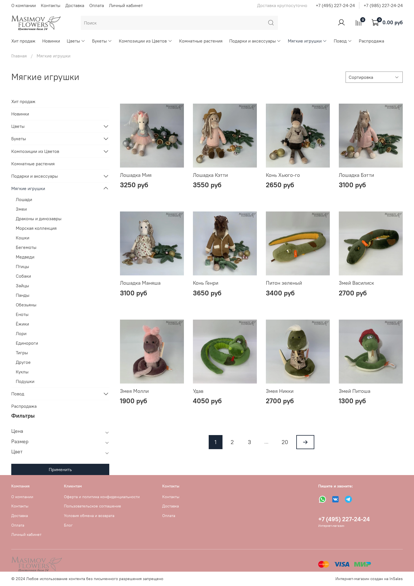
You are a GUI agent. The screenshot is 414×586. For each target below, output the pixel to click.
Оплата (96, 5)
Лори (21, 333)
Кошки (22, 237)
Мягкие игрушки (305, 41)
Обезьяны (26, 305)
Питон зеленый (284, 283)
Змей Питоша (354, 391)
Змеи (21, 209)
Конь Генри (205, 283)
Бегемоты (26, 247)
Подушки (25, 381)
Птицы (22, 266)
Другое (23, 362)
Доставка (74, 5)
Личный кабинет (126, 5)
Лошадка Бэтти (356, 175)
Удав (198, 391)
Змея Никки (279, 391)
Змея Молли (134, 391)
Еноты (22, 314)
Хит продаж (23, 41)
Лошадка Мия (136, 175)
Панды (22, 295)
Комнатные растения (200, 41)
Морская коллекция (36, 228)
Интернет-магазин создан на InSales (369, 578)
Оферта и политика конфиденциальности (102, 496)
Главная (19, 56)
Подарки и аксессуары (252, 41)
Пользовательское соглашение (92, 506)
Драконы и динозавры (38, 218)
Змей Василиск (356, 283)
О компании (23, 5)
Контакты (50, 5)
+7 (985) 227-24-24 (383, 5)
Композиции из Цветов (143, 41)
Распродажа (371, 41)
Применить (60, 469)
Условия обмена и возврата (89, 515)
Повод (340, 41)
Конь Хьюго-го (283, 175)
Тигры (22, 352)
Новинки (51, 41)
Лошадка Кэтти (210, 175)
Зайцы (22, 285)
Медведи (25, 257)
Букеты (99, 41)
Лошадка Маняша (140, 283)
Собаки (23, 276)
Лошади (24, 199)
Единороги (27, 343)
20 (285, 441)
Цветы (73, 41)
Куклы (22, 372)
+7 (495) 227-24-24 (335, 5)
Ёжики (22, 324)
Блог (68, 525)
